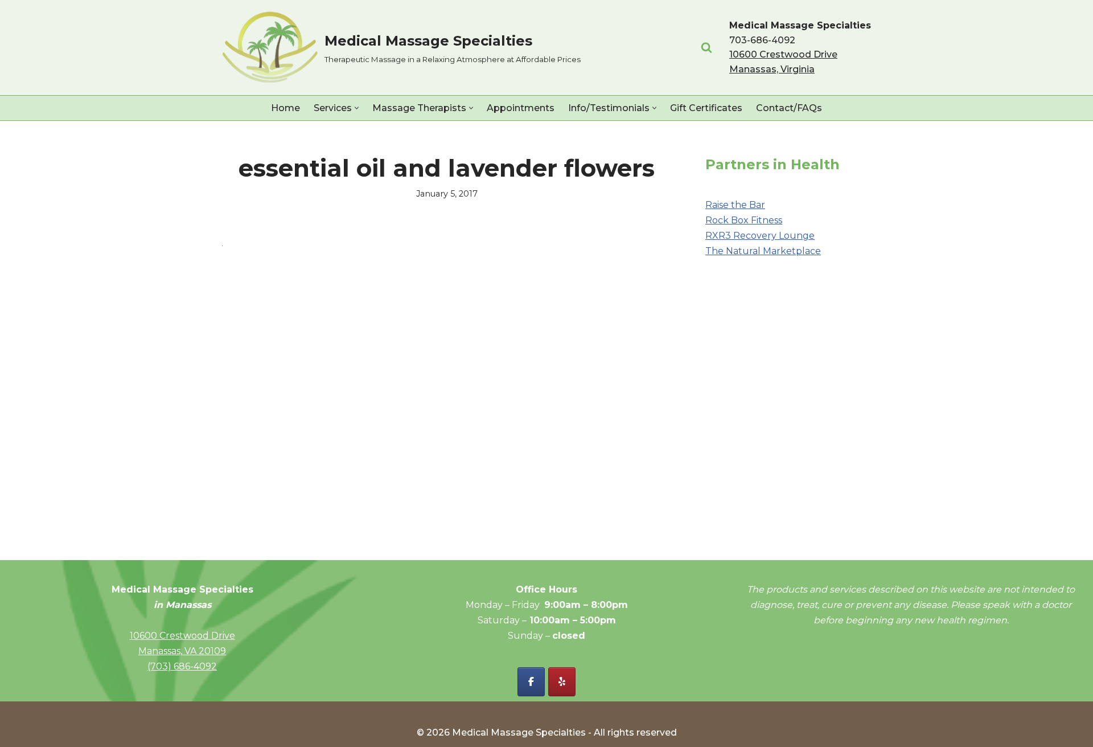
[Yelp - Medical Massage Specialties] (562, 681)
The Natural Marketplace (763, 251)
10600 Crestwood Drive (182, 635)
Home (285, 108)
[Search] (706, 47)
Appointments (520, 108)
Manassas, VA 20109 (182, 651)
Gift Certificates (706, 108)
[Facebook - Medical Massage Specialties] (531, 681)
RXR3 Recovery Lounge (760, 235)
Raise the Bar (735, 204)
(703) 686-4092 (182, 666)
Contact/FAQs (789, 108)
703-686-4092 (762, 40)
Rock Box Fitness (743, 220)
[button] (357, 108)
